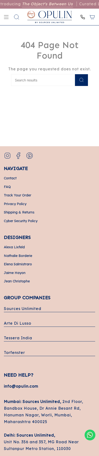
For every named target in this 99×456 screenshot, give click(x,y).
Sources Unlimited (22, 308)
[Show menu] (6, 17)
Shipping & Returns (19, 212)
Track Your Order (17, 195)
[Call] (82, 17)
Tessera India (18, 337)
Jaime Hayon (14, 273)
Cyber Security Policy (20, 221)
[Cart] (92, 17)
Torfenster (14, 352)
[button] (17, 17)
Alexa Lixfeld (14, 247)
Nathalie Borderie (18, 256)
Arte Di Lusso (17, 323)
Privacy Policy (15, 204)
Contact (10, 178)
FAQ (7, 187)
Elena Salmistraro (18, 264)
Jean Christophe (17, 281)
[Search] (81, 80)
